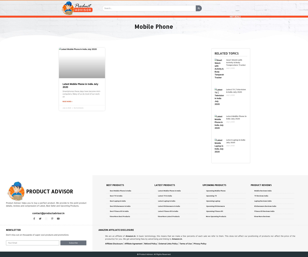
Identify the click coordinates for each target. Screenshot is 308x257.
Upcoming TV (211, 196)
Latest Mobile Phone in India (169, 191)
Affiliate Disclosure (114, 243)
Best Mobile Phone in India (120, 191)
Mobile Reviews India (263, 191)
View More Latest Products (169, 216)
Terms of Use (186, 243)
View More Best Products (120, 216)
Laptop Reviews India (263, 201)
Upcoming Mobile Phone (216, 191)
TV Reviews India (261, 196)
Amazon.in (131, 236)
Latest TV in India (165, 196)
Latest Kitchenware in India (169, 206)
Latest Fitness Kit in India (168, 211)
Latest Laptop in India (166, 201)
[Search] (199, 8)
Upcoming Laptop (213, 201)
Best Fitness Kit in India (119, 211)
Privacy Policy (200, 243)
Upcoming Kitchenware (215, 206)
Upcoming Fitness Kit (214, 211)
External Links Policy (168, 243)
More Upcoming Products (216, 216)
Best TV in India (116, 196)
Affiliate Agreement (133, 243)
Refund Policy (150, 243)
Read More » (67, 101)
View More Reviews (262, 216)
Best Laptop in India (118, 201)
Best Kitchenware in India (120, 206)
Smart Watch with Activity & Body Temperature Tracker (236, 62)
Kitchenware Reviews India (265, 206)
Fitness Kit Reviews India (264, 211)
